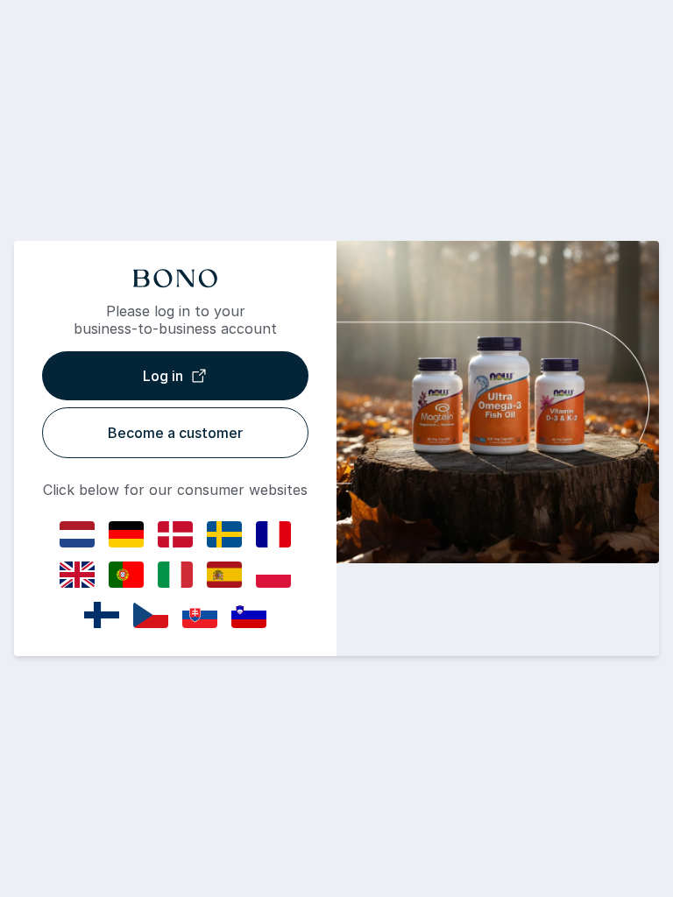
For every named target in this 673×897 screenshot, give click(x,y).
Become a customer (175, 432)
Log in (163, 376)
